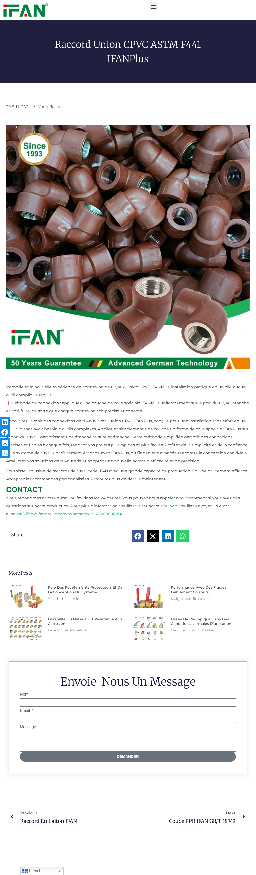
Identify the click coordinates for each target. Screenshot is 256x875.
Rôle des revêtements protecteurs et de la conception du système (85, 589)
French (35, 871)
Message (28, 727)
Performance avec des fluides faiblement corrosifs (198, 589)
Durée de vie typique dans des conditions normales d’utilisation (201, 621)
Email (25, 710)
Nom (25, 694)
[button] (154, 6)
